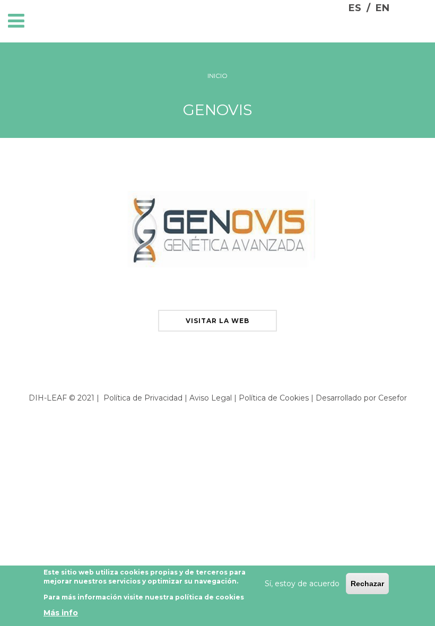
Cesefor (392, 398)
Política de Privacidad (142, 398)
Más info (61, 613)
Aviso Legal (210, 398)
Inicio (217, 76)
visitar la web (217, 321)
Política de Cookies (274, 398)
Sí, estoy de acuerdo (302, 583)
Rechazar (367, 583)
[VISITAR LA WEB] (217, 306)
